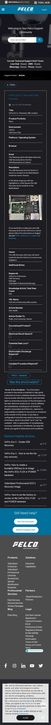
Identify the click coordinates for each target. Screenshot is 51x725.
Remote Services (15, 603)
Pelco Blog (12, 615)
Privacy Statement (18, 709)
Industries (30, 563)
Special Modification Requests (13, 584)
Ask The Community (25, 521)
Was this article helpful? (24, 382)
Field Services (14, 600)
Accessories (13, 578)
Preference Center (34, 627)
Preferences (23, 714)
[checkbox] (10, 328)
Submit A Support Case (25, 530)
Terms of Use (30, 704)
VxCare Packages (15, 606)
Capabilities (31, 566)
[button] (34, 651)
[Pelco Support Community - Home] (25, 9)
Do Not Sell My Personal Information (32, 636)
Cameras (12, 575)
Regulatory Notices (34, 630)
